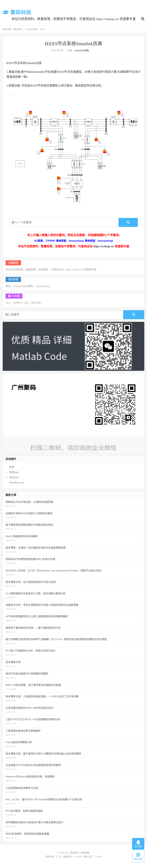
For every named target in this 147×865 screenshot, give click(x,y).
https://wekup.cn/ (103, 246)
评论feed (13, 477)
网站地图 (85, 853)
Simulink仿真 (31, 29)
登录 (11, 467)
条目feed (13, 472)
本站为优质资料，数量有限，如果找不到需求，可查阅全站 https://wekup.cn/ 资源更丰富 (73, 19)
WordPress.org (16, 482)
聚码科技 (20, 12)
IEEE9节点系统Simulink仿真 (73, 43)
